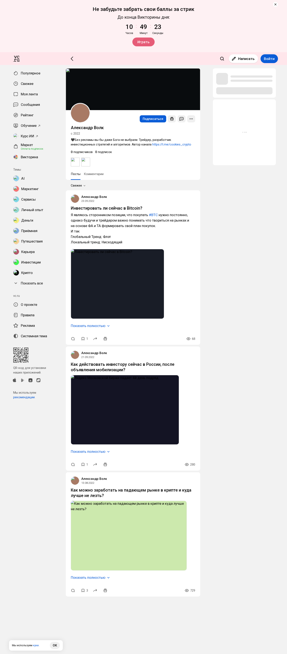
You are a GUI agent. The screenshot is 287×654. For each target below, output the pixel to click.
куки (36, 645)
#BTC (153, 215)
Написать (246, 59)
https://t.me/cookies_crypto (171, 144)
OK (55, 645)
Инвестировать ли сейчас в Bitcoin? (106, 208)
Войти (269, 59)
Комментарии (94, 174)
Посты (75, 174)
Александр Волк (94, 197)
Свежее (76, 185)
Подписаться (153, 119)
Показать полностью (88, 326)
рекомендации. (24, 397)
